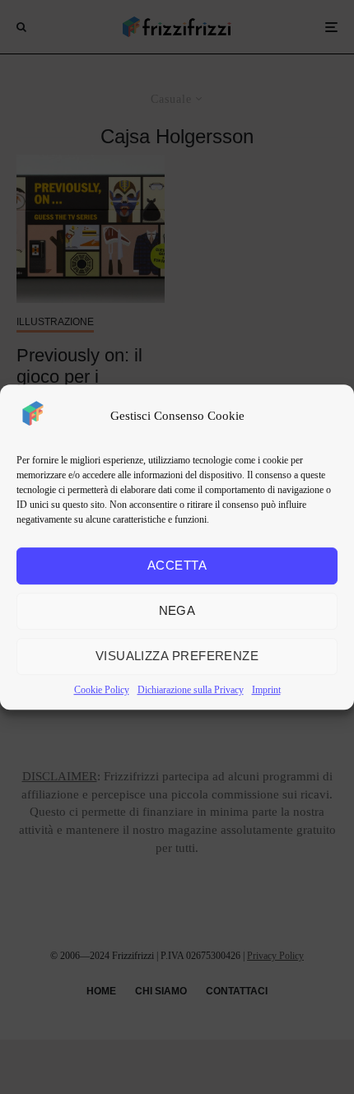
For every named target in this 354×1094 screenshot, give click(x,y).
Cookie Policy (101, 690)
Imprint (266, 690)
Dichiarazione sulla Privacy (190, 690)
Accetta (177, 565)
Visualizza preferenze (177, 656)
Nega (177, 610)
